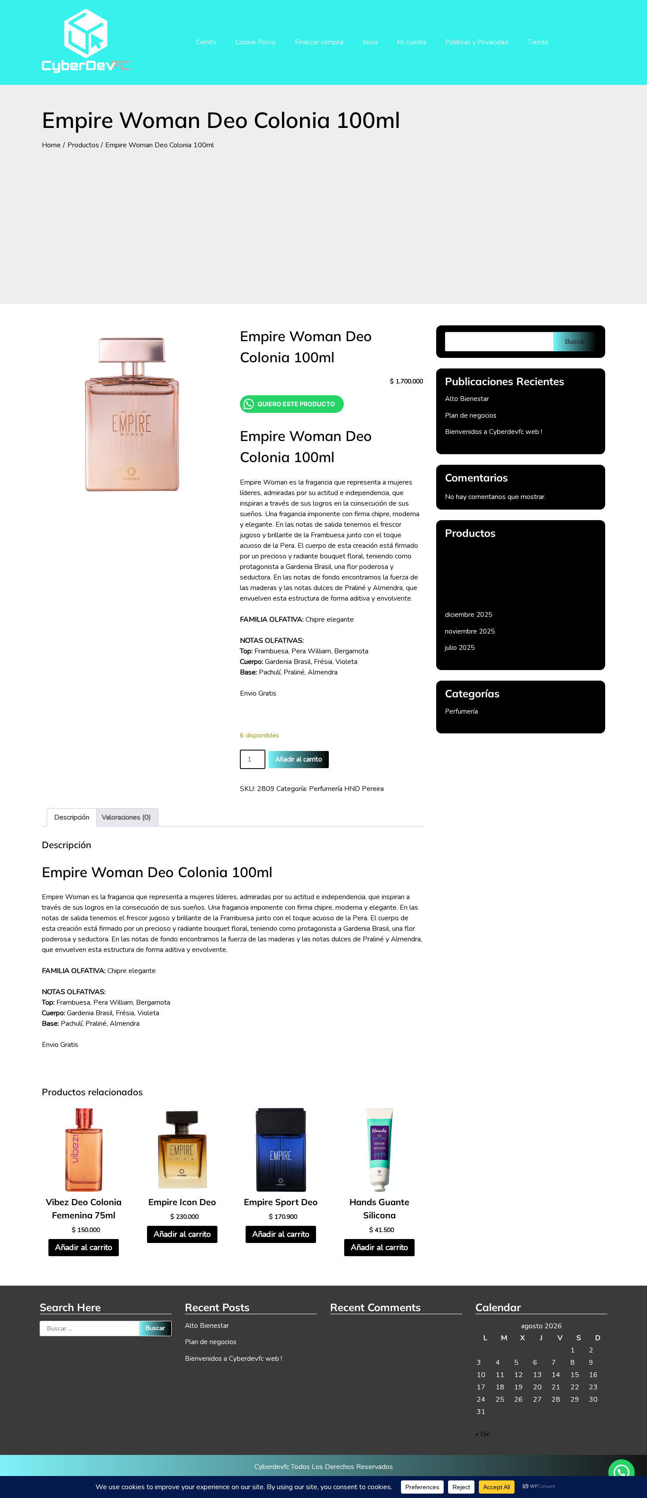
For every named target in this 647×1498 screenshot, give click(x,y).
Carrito (206, 42)
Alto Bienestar (467, 398)
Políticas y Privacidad (476, 42)
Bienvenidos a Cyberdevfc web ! (493, 431)
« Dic (482, 1434)
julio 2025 (459, 647)
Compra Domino (469, 573)
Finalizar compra (319, 42)
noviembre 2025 (470, 631)
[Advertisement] (323, 216)
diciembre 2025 (468, 614)
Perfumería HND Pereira (346, 789)
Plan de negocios (470, 415)
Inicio (370, 42)
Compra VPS (464, 594)
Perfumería (461, 711)
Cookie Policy (255, 42)
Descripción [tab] (71, 817)
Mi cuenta (411, 42)
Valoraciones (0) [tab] (126, 817)
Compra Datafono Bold (480, 552)
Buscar (575, 341)
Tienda (538, 42)
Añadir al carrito (298, 759)
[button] (621, 1472)
